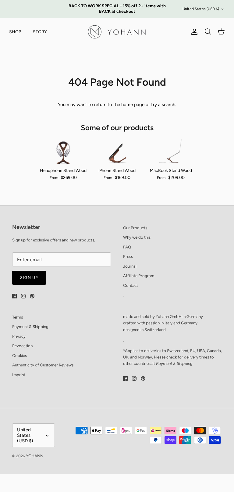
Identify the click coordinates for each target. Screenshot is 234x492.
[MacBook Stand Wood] (171, 150)
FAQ (127, 246)
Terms (17, 317)
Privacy (19, 336)
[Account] (193, 31)
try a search (163, 104)
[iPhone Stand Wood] (117, 150)
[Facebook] (14, 296)
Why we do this (137, 237)
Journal (129, 266)
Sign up (29, 277)
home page (132, 104)
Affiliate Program (138, 275)
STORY (40, 31)
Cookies (19, 355)
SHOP (15, 31)
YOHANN (34, 455)
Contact (130, 285)
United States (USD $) (201, 9)
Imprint (18, 374)
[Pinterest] (32, 296)
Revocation (22, 345)
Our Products (135, 227)
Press (128, 256)
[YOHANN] (117, 32)
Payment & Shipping (30, 326)
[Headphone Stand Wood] (63, 150)
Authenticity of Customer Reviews (42, 364)
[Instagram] (23, 296)
